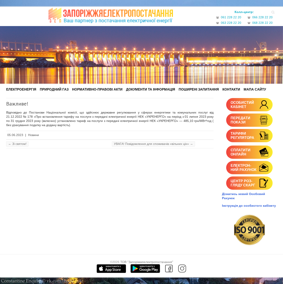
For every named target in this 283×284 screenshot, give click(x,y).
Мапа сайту (255, 89)
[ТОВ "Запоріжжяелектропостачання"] (110, 17)
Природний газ (54, 89)
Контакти (231, 89)
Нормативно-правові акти (97, 89)
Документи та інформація (150, 89)
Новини (33, 135)
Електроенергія (21, 89)
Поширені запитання (199, 89)
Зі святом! (17, 144)
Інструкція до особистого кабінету (249, 205)
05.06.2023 (15, 135)
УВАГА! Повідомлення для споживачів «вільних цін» (153, 144)
